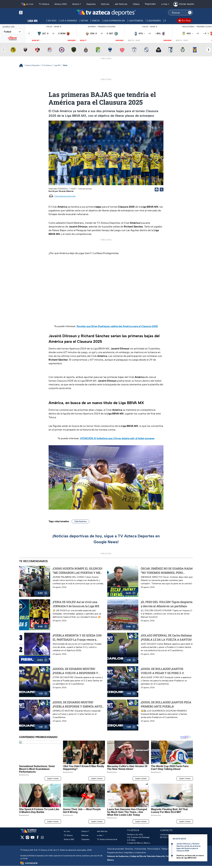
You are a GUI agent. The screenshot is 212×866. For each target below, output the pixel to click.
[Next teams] (208, 49)
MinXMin (71, 40)
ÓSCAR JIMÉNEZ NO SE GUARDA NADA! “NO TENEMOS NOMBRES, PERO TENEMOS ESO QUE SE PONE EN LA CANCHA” (167, 571)
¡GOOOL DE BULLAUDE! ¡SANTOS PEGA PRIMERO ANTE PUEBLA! (166, 704)
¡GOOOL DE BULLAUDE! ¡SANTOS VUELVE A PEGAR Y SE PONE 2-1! (162, 671)
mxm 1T (83, 40)
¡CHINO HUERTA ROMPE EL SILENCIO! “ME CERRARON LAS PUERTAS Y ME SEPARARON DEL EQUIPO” (77, 571)
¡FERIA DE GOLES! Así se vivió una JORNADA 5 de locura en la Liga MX (76, 604)
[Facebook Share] (156, 189)
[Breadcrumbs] (22, 65)
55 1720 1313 (165, 837)
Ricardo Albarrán (66, 191)
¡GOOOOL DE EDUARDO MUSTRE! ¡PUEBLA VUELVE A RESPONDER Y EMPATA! (75, 671)
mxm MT (35, 40)
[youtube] (32, 838)
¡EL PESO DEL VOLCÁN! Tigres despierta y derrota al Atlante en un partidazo (166, 604)
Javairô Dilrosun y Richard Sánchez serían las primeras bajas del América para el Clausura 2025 (188, 847)
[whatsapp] (42, 838)
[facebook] (38, 838)
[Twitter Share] (161, 189)
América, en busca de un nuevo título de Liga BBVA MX (190, 856)
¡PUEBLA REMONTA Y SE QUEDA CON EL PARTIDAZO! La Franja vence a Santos (77, 637)
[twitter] (22, 838)
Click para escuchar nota (64, 196)
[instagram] (27, 838)
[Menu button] (31, 12)
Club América (80, 521)
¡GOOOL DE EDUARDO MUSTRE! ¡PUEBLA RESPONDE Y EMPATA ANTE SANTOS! (77, 704)
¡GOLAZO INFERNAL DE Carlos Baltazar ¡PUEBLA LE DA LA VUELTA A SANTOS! (166, 637)
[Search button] (190, 12)
